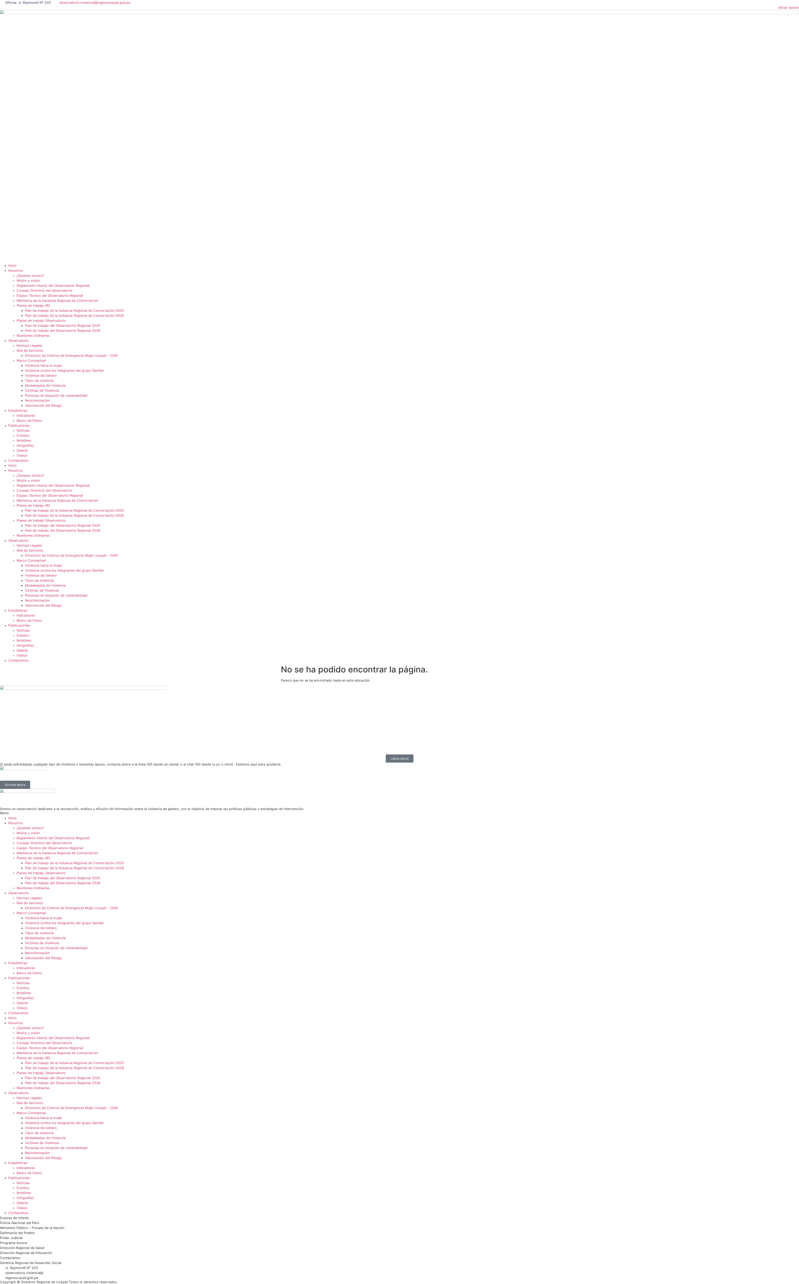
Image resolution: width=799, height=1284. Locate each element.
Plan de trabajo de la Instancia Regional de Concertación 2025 (74, 310)
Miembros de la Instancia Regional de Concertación (57, 300)
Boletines (24, 440)
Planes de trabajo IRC (34, 305)
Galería (22, 450)
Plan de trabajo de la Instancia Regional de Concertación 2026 (74, 315)
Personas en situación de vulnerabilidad (56, 395)
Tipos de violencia (39, 380)
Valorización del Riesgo (43, 405)
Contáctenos (18, 460)
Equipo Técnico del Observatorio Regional (50, 295)
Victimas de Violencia (42, 390)
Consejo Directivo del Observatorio (44, 290)
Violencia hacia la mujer (43, 365)
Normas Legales (29, 345)
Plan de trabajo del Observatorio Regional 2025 (62, 325)
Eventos (23, 435)
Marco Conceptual (31, 360)
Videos (22, 455)
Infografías (25, 445)
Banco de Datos (29, 420)
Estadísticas (17, 410)
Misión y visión (28, 280)
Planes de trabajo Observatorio (41, 320)
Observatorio (18, 340)
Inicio (12, 265)
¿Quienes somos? (30, 275)
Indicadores (26, 415)
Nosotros (15, 270)
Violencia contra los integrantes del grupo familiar (64, 370)
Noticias (23, 430)
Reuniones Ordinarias (33, 335)
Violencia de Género (41, 375)
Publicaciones (19, 425)
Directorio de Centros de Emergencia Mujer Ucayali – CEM (71, 355)
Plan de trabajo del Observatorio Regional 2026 (62, 330)
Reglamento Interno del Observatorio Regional (53, 285)
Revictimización (37, 400)
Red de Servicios (30, 350)
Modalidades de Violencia (45, 385)
